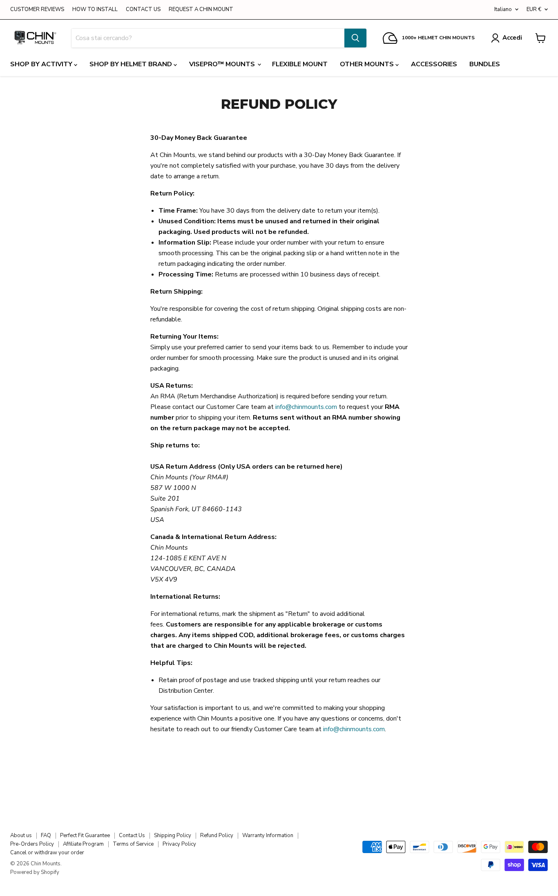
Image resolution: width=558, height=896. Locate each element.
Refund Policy (216, 835)
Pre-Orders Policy (32, 844)
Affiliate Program (83, 844)
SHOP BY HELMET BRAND (131, 64)
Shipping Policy (172, 835)
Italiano (503, 9)
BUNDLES (484, 64)
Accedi (512, 38)
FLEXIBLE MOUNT (300, 64)
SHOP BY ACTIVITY (42, 64)
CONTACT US (143, 10)
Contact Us (132, 835)
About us (21, 835)
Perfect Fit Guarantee (85, 835)
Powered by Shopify (34, 872)
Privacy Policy (179, 844)
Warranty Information (267, 835)
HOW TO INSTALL (95, 10)
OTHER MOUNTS (367, 64)
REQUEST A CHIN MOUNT (201, 10)
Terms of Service (133, 844)
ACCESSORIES (434, 64)
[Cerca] (355, 38)
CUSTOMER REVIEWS (37, 10)
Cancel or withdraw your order (47, 852)
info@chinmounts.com (306, 406)
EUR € (534, 9)
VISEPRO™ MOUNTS (223, 64)
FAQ (46, 835)
